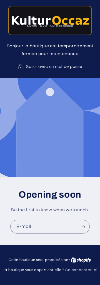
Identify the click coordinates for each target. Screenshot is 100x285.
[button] (50, 66)
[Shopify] (81, 260)
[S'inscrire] (83, 227)
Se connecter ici (81, 270)
